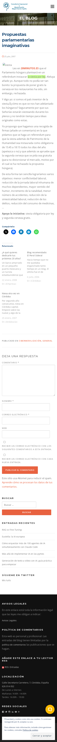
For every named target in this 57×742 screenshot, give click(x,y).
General (48, 341)
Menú (52, 6)
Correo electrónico (15, 414)
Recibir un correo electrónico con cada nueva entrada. (27, 461)
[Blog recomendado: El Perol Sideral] (39, 266)
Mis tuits (6, 580)
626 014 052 (8, 686)
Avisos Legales (9, 620)
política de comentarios (14, 644)
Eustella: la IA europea (13, 536)
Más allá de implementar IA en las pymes (23, 553)
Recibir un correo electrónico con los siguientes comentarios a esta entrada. (27, 448)
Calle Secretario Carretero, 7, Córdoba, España (25, 682)
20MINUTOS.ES (30, 68)
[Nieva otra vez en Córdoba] (14, 307)
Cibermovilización (30, 341)
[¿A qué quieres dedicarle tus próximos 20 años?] (14, 267)
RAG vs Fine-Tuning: (12, 529)
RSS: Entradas (11, 667)
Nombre (8, 401)
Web (4, 428)
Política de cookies (30, 730)
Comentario (10, 362)
